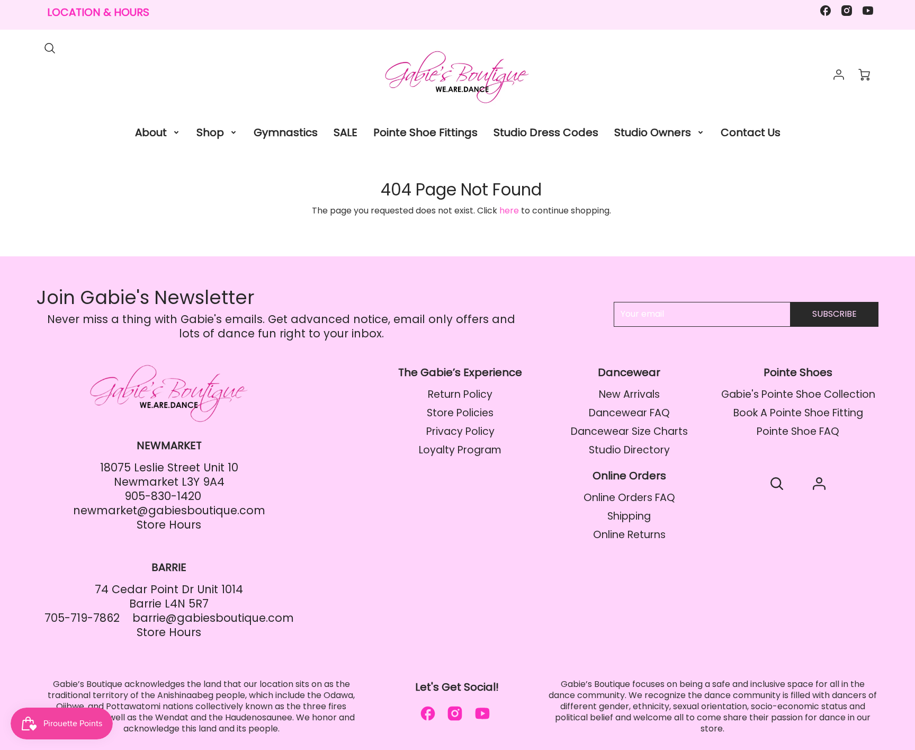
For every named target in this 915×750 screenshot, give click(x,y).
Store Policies (460, 413)
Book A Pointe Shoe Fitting (798, 413)
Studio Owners (652, 132)
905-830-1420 (162, 496)
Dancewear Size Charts (629, 431)
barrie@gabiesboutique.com (213, 618)
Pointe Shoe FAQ (798, 431)
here (509, 210)
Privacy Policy (460, 431)
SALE (345, 132)
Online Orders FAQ (629, 497)
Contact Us (751, 132)
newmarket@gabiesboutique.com (169, 510)
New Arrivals (629, 394)
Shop (210, 132)
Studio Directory (629, 450)
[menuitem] (158, 132)
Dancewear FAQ (629, 413)
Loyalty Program (460, 450)
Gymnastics (286, 132)
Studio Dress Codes (546, 132)
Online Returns (629, 535)
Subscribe (834, 314)
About (151, 132)
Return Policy (460, 394)
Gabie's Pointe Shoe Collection (798, 394)
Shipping (629, 516)
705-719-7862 (82, 618)
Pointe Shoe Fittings (425, 132)
